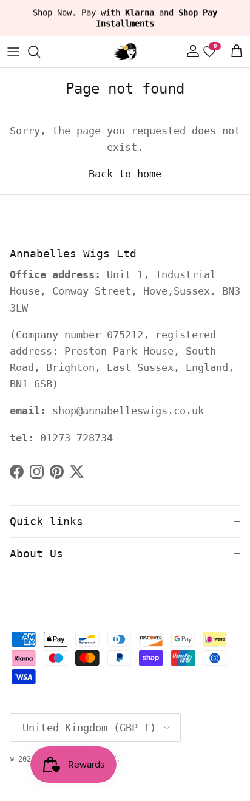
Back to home (125, 174)
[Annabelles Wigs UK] (125, 51)
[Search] (40, 51)
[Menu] (13, 51)
